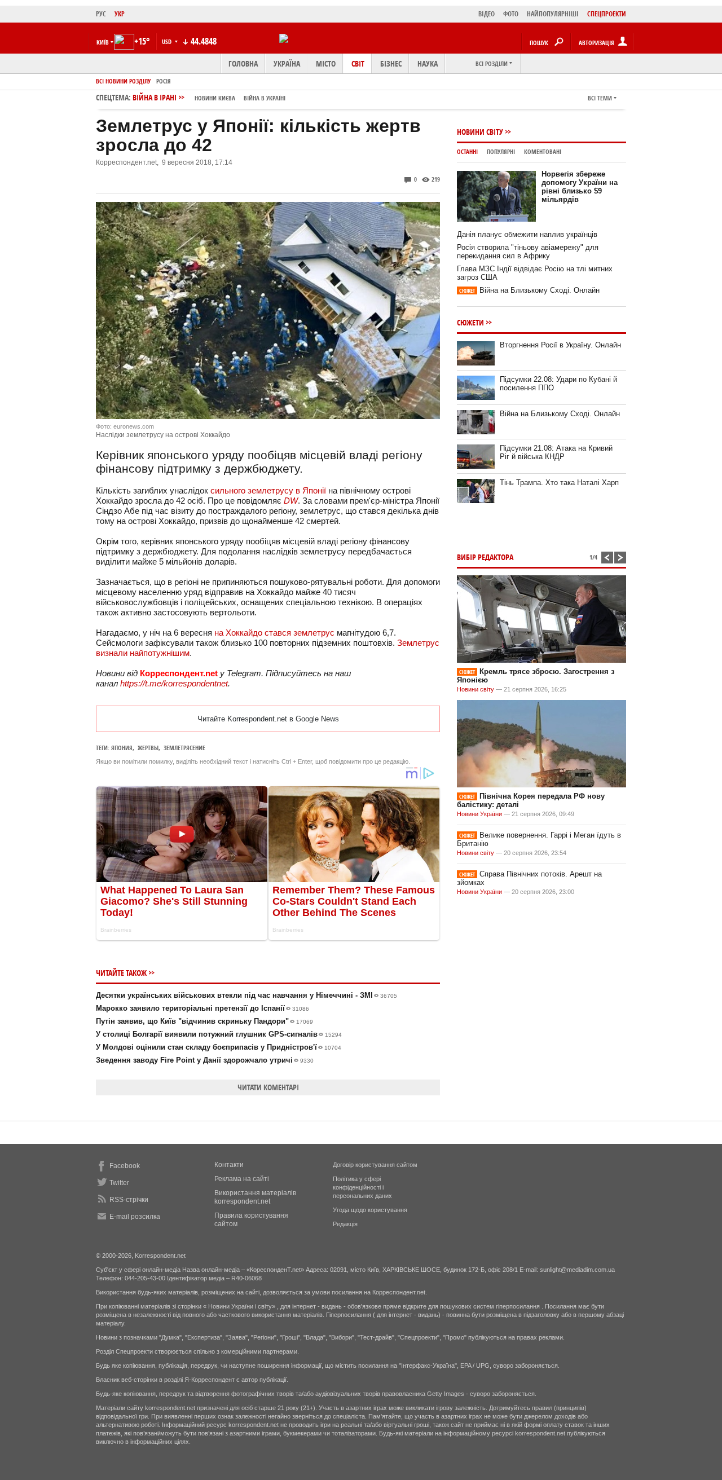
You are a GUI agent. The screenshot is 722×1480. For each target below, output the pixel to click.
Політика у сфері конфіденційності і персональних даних (362, 1187)
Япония (122, 747)
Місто (326, 63)
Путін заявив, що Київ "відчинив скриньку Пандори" (204, 1021)
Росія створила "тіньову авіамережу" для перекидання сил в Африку (527, 251)
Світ (357, 63)
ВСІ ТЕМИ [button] (600, 98)
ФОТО (510, 14)
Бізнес (391, 63)
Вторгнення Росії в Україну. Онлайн (560, 345)
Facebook (124, 1166)
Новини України (479, 814)
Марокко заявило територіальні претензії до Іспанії (202, 1008)
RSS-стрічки (128, 1200)
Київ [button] (102, 42)
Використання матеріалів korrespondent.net (255, 1197)
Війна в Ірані (209, 97)
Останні (467, 151)
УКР (120, 14)
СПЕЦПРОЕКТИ (606, 14)
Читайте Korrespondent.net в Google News (268, 719)
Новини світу (480, 131)
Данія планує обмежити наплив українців (527, 234)
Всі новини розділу (123, 81)
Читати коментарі (268, 1087)
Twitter (119, 1183)
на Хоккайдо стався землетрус (274, 632)
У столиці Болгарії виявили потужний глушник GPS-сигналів (219, 1034)
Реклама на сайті (241, 1179)
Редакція (345, 1224)
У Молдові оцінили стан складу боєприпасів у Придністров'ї (218, 1047)
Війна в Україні (264, 98)
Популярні (501, 151)
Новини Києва (215, 98)
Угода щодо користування (370, 1209)
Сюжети (470, 322)
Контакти (229, 1165)
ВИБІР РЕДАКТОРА (485, 557)
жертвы (148, 747)
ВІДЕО (486, 14)
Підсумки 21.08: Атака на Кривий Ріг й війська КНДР (556, 452)
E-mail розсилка (134, 1217)
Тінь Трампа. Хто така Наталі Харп (559, 482)
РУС (101, 14)
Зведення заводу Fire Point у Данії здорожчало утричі (205, 1060)
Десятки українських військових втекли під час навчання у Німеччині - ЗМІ (246, 995)
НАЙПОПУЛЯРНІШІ (553, 14)
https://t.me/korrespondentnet (174, 683)
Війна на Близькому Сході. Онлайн (529, 290)
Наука (427, 63)
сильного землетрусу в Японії (268, 490)
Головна (243, 63)
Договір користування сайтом (375, 1164)
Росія (163, 81)
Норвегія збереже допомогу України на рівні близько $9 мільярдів (580, 187)
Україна (287, 63)
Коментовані (542, 151)
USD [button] (167, 41)
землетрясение (184, 747)
